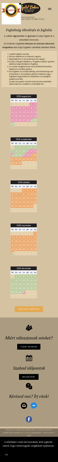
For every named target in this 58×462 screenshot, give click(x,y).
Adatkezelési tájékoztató (25, 430)
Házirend (9, 430)
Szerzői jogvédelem (32, 432)
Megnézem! (28, 377)
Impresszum (48, 432)
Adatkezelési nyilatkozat (13, 432)
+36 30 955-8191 (27, 17)
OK (6, 454)
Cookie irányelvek (44, 430)
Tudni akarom (29, 346)
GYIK (29, 435)
